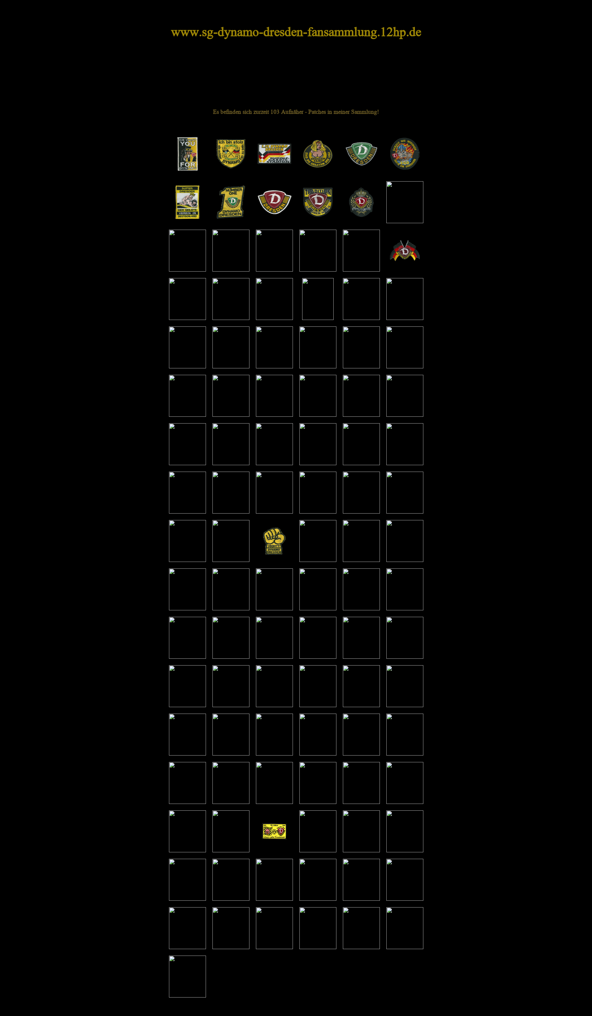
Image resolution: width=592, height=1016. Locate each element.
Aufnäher (251, 74)
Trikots (323, 74)
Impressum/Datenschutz (210, 1008)
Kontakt (368, 1008)
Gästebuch (400, 74)
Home (180, 74)
